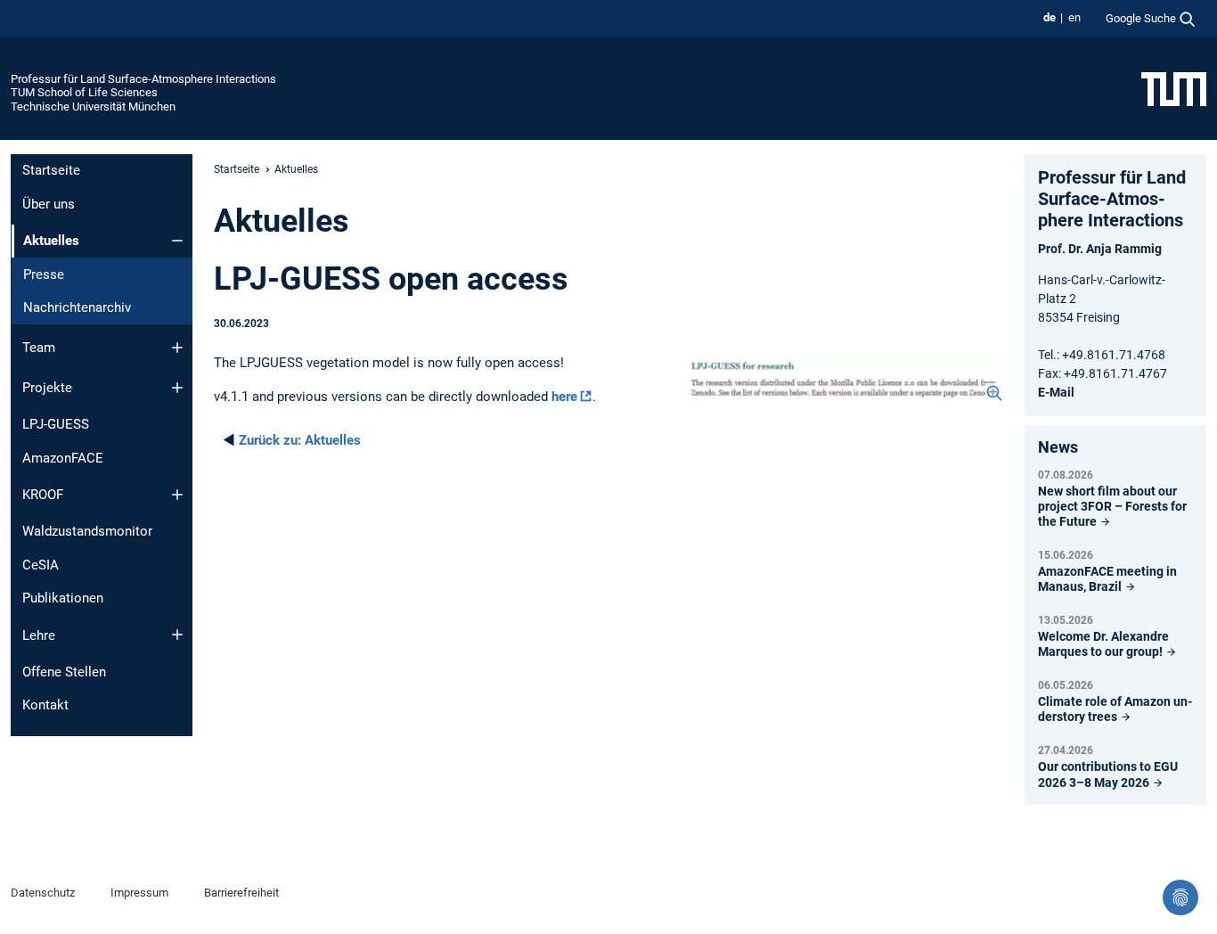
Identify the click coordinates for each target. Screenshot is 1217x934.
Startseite (51, 170)
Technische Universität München (93, 106)
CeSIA (40, 565)
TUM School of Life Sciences (84, 92)
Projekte (47, 388)
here (564, 397)
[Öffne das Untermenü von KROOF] (177, 494)
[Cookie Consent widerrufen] (1180, 897)
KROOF (42, 495)
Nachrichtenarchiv (77, 307)
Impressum (139, 892)
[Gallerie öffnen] (846, 377)
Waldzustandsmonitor (87, 531)
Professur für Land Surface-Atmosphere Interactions (143, 79)
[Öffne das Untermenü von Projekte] (177, 387)
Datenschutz (43, 892)
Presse (43, 274)
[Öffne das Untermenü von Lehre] (177, 634)
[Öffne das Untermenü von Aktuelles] (177, 240)
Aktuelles (300, 440)
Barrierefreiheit (241, 892)
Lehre (38, 635)
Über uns (48, 204)
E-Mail (1056, 392)
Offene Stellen (64, 672)
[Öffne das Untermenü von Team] (177, 347)
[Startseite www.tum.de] (1173, 88)
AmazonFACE (62, 458)
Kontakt (45, 705)
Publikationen (62, 598)
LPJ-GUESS (55, 424)
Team (38, 348)
